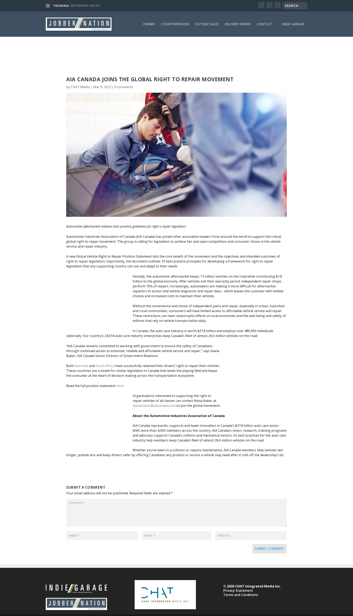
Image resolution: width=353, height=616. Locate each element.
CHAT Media (80, 87)
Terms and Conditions (240, 595)
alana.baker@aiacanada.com (154, 405)
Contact (265, 24)
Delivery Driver (238, 24)
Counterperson (175, 24)
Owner (149, 24)
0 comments (124, 87)
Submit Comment (269, 548)
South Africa (105, 366)
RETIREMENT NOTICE (85, 6)
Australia (81, 366)
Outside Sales (207, 24)
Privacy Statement (238, 590)
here (119, 386)
